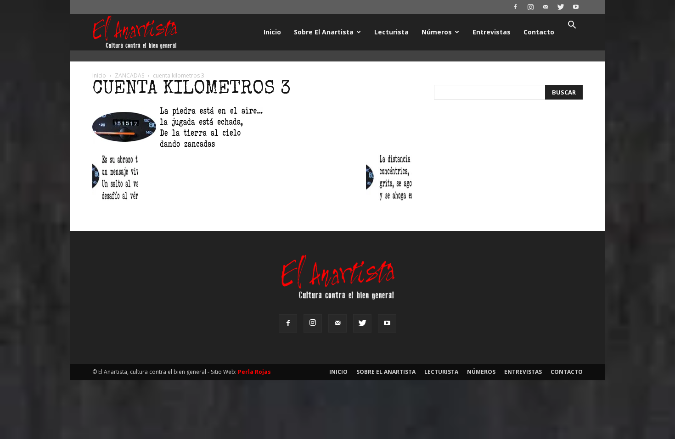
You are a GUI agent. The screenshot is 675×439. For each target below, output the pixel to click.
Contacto (538, 32)
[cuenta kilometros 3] (177, 145)
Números (437, 32)
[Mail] (545, 7)
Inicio (272, 32)
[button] (572, 26)
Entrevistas (491, 32)
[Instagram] (530, 7)
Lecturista (391, 32)
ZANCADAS (129, 75)
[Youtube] (576, 7)
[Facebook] (515, 7)
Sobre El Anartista (324, 32)
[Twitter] (561, 7)
